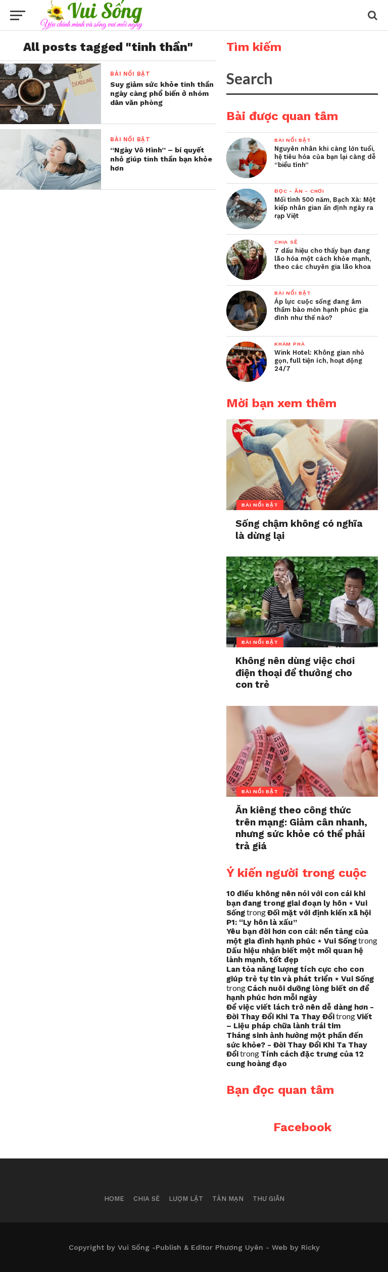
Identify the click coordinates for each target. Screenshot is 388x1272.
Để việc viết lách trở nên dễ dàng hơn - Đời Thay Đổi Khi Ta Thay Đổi (300, 1012)
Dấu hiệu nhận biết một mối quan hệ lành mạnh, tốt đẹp (294, 955)
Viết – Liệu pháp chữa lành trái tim (299, 1021)
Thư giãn (268, 1198)
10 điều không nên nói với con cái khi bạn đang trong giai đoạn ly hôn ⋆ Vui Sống (296, 903)
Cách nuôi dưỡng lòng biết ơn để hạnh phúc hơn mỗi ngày (297, 993)
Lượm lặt (186, 1198)
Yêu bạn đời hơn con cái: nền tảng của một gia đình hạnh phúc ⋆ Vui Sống (297, 936)
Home (114, 1198)
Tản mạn (228, 1198)
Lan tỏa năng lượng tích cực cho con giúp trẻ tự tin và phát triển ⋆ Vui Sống (300, 974)
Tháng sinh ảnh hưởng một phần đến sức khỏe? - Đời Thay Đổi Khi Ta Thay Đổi (296, 1045)
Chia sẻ (146, 1198)
